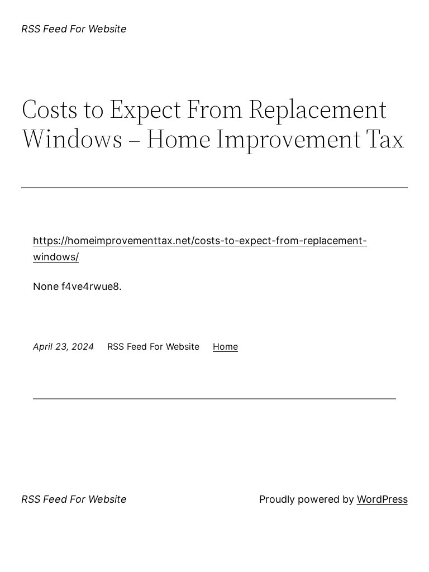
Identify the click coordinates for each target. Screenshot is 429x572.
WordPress (382, 499)
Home (225, 346)
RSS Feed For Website (74, 29)
